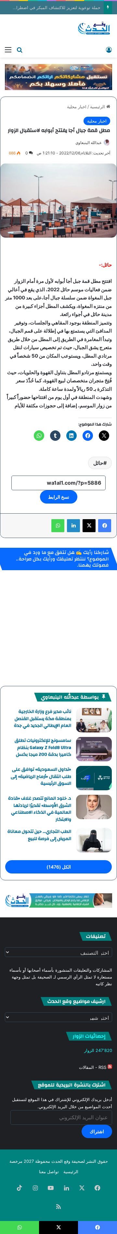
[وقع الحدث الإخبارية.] (94, 28)
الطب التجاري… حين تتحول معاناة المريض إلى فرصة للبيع (39, 835)
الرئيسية (98, 106)
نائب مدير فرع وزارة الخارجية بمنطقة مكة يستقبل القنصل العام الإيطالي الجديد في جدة (42, 718)
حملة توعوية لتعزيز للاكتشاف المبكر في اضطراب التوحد (50, 7)
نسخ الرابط (58, 497)
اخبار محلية (76, 106)
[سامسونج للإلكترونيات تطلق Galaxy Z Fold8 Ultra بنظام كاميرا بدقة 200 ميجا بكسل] (94, 749)
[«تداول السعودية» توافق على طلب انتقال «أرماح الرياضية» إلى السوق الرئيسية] (94, 778)
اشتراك (97, 1131)
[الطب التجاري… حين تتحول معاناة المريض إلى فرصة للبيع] (94, 840)
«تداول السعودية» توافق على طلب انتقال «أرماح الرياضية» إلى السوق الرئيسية (41, 776)
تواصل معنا (49, 1171)
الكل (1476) (58, 867)
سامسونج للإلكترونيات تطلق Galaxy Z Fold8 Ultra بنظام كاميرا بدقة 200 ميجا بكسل (43, 747)
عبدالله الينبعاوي (88, 142)
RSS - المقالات (93, 1067)
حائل (98, 463)
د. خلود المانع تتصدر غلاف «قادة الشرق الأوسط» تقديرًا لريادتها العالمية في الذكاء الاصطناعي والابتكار (39, 809)
